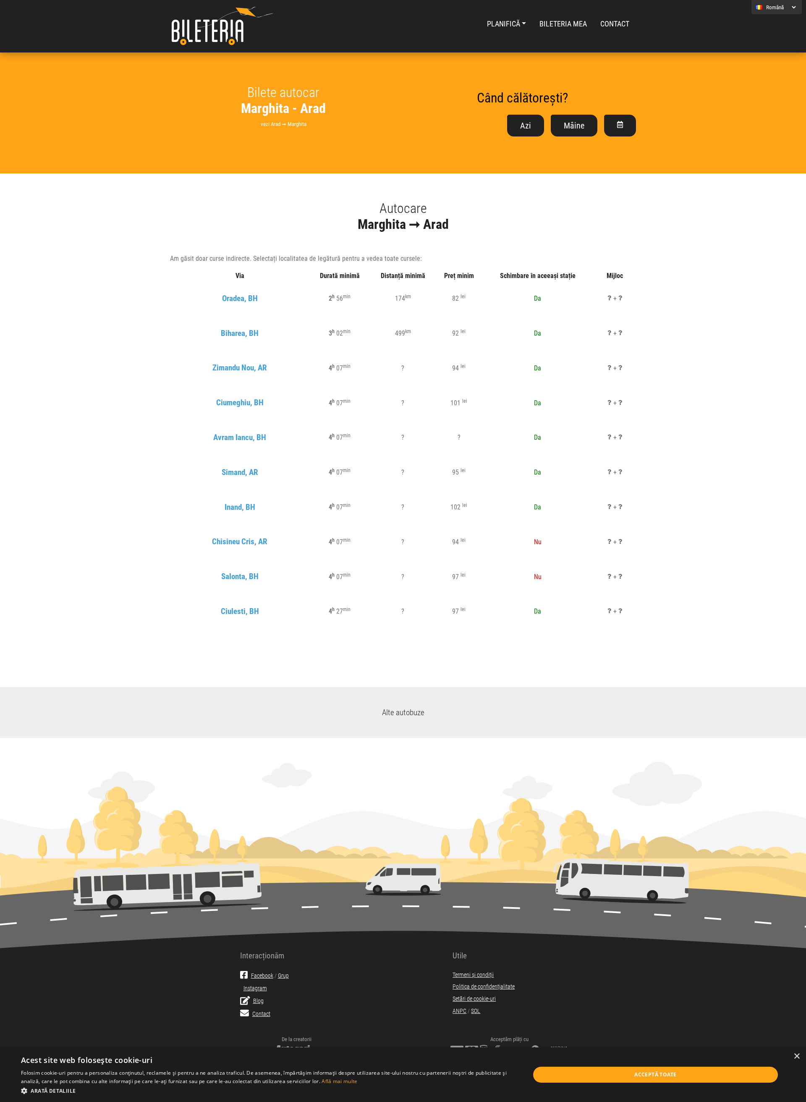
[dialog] (403, 1074)
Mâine (574, 126)
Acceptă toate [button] (655, 1074)
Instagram (255, 988)
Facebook (262, 975)
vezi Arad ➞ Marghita (283, 124)
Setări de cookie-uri (474, 998)
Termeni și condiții (473, 975)
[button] (268, 1091)
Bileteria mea (563, 24)
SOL (475, 1011)
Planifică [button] (503, 24)
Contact (614, 24)
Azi (525, 126)
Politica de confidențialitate (484, 986)
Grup (283, 975)
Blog (258, 1001)
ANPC (459, 1011)
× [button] (796, 1056)
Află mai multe (339, 1081)
